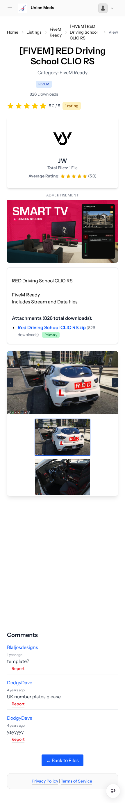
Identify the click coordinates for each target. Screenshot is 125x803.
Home (12, 32)
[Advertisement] (62, 558)
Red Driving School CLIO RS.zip (52, 327)
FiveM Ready (56, 32)
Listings (34, 32)
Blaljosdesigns (22, 647)
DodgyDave (19, 682)
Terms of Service (76, 781)
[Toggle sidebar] (10, 8)
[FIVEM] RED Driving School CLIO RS (84, 32)
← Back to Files (62, 760)
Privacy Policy (45, 781)
